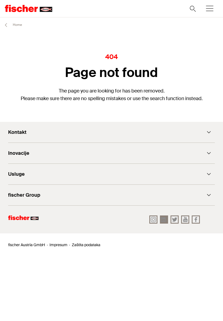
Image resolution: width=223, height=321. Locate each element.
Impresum (58, 244)
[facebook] (196, 219)
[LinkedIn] (164, 219)
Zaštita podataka (86, 244)
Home (17, 25)
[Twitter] (175, 219)
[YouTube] (185, 219)
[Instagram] (153, 219)
